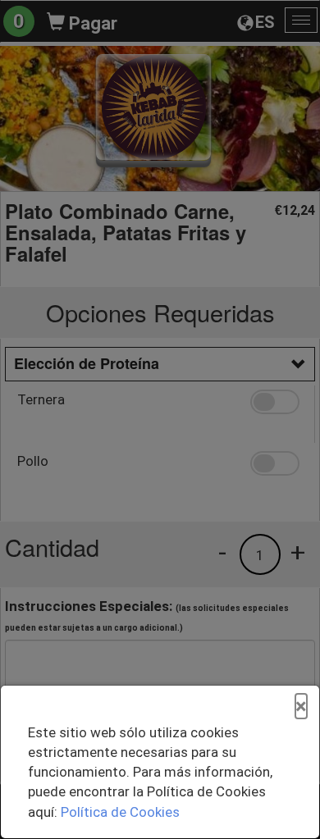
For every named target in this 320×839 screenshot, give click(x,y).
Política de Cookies (120, 812)
